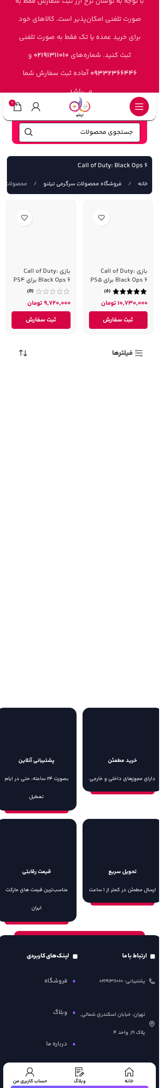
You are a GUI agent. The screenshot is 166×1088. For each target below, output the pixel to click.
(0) (30, 291)
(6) (107, 291)
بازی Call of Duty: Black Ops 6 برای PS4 (42, 275)
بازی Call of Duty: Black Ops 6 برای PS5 (119, 275)
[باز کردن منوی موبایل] (139, 106)
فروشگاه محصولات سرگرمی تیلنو (82, 184)
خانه (142, 184)
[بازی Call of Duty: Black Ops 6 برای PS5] (118, 234)
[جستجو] (28, 132)
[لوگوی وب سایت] (79, 106)
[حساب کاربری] (36, 106)
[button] (118, 320)
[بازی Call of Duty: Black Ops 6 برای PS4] (41, 234)
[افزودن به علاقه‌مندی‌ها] (102, 218)
